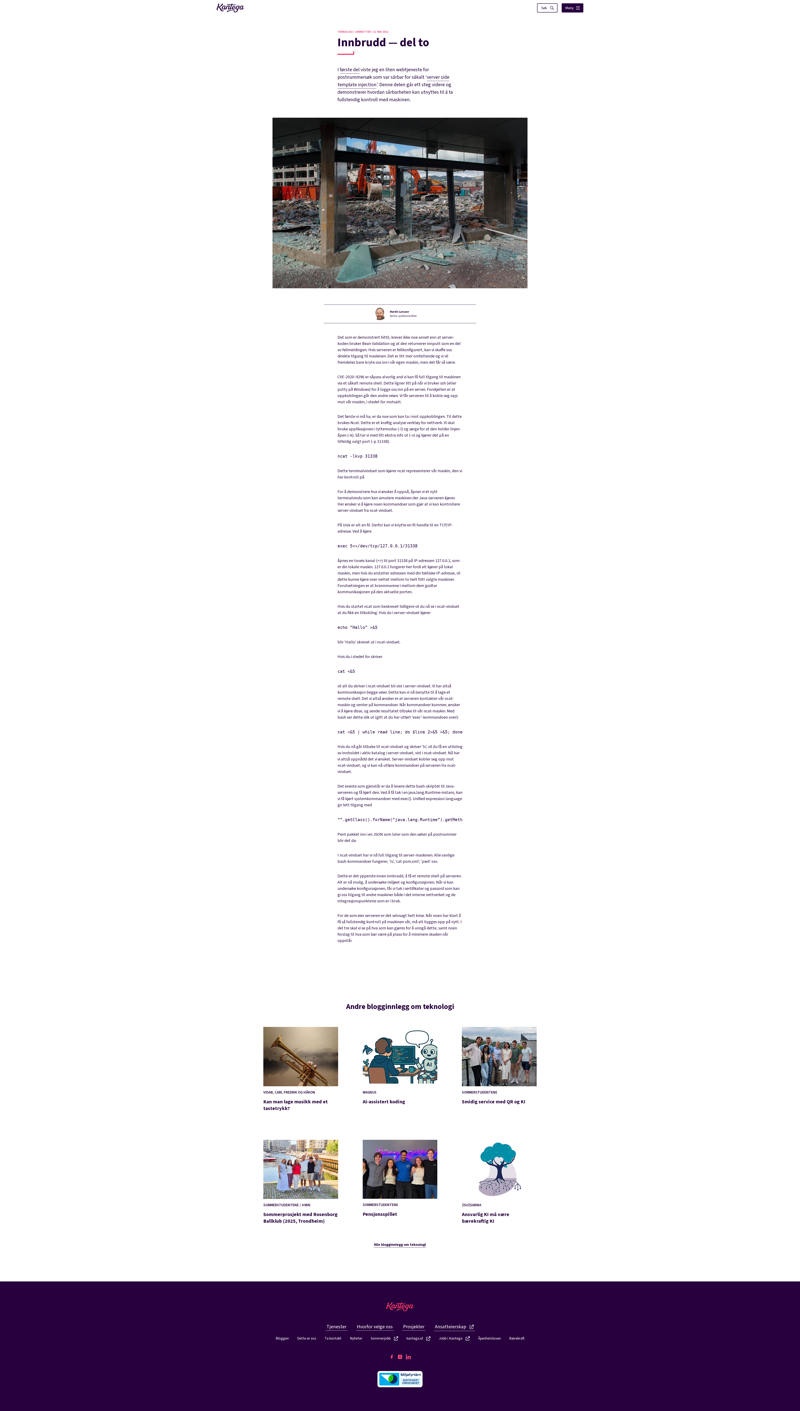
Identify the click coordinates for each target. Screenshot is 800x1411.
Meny (569, 8)
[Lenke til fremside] (230, 7)
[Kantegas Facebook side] (392, 1357)
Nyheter (356, 1338)
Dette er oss (306, 1338)
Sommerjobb (381, 1338)
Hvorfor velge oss (375, 1326)
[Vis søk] (547, 7)
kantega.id (414, 1338)
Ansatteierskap (450, 1326)
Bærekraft (517, 1338)
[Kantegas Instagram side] (400, 1357)
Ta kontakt (333, 1338)
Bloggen (282, 1338)
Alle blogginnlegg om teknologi (400, 1244)
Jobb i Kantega (450, 1338)
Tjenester (336, 1326)
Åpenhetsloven (489, 1338)
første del (350, 69)
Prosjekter (413, 1326)
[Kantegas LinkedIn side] (408, 1357)
